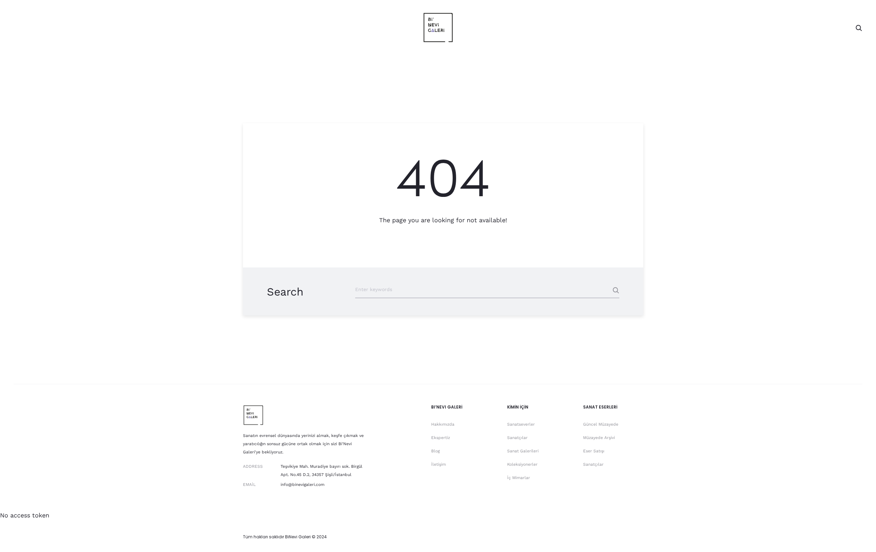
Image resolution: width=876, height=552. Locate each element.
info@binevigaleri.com (302, 484)
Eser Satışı (593, 451)
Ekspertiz (440, 437)
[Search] (858, 27)
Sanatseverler (521, 424)
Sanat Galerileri (523, 451)
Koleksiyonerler (522, 464)
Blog (435, 451)
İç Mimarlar (518, 477)
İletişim (438, 464)
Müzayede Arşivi (599, 437)
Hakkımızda (442, 424)
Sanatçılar (517, 437)
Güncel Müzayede (600, 424)
